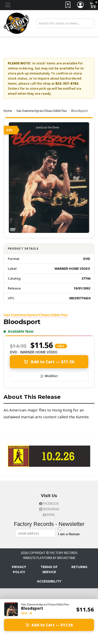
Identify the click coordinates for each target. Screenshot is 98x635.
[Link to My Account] (80, 6)
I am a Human (69, 534)
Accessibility (49, 581)
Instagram (50, 509)
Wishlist (51, 376)
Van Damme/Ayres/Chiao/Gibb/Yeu (41, 111)
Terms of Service (49, 569)
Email (50, 514)
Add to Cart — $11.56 (52, 361)
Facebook (50, 503)
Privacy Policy (19, 569)
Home (8, 111)
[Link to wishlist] (68, 6)
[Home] (16, 23)
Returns (79, 567)
